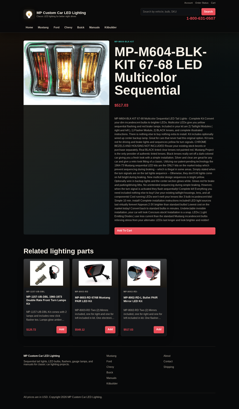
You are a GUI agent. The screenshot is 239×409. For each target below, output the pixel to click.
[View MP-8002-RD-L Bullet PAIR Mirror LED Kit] (144, 273)
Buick (80, 27)
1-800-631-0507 (200, 18)
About (167, 355)
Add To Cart (124, 230)
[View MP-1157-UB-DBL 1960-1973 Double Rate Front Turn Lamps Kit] (46, 273)
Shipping (169, 367)
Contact (168, 361)
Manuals (94, 27)
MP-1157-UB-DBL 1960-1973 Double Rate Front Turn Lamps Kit (46, 300)
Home (29, 27)
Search (208, 11)
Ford (57, 27)
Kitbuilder (111, 27)
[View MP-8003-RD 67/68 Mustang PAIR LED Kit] (95, 273)
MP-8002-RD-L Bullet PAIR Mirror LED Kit (141, 299)
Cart (213, 2)
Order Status (201, 2)
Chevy (68, 27)
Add (61, 329)
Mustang (43, 27)
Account (188, 2)
